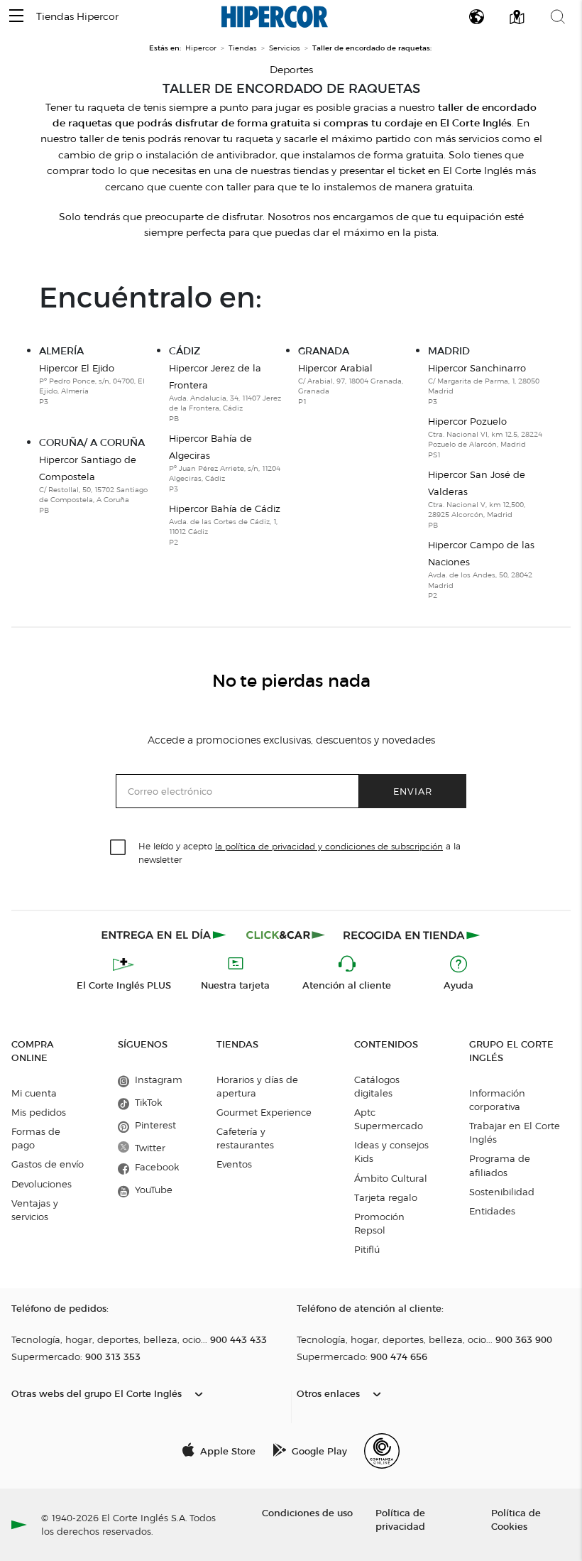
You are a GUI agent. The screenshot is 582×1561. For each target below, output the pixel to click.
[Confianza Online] (382, 1451)
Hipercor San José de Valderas (476, 499)
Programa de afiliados (499, 1165)
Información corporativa (497, 1099)
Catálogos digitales (377, 1086)
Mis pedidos (38, 1112)
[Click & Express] (165, 934)
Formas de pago (35, 1138)
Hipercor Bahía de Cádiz (224, 525)
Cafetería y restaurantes (245, 1138)
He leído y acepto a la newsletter (299, 852)
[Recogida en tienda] (411, 934)
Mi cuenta (34, 1093)
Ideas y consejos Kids (391, 1151)
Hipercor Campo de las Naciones (481, 569)
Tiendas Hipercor (77, 17)
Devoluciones (41, 1184)
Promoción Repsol (379, 1223)
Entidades (492, 1211)
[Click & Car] (285, 934)
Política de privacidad (400, 1519)
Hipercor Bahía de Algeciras (224, 463)
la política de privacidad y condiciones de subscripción (329, 846)
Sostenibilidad (501, 1191)
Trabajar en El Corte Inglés (514, 1132)
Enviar (412, 791)
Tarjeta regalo (385, 1197)
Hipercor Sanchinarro (483, 384)
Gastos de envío (47, 1164)
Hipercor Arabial (350, 384)
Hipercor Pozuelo (485, 437)
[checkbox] (118, 847)
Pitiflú (367, 1249)
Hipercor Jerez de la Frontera (225, 392)
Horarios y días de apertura (257, 1086)
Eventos (234, 1164)
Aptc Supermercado (388, 1118)
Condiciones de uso (307, 1512)
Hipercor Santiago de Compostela (93, 484)
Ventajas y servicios (34, 1209)
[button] (16, 17)
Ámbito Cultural (390, 1178)
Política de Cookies (516, 1519)
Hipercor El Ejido (92, 384)
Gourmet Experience (264, 1112)
